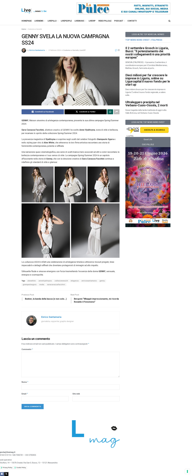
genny (102, 281)
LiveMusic (79, 21)
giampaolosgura (29, 284)
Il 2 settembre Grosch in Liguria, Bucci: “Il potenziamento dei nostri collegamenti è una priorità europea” (147, 52)
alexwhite (32, 281)
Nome (25, 382)
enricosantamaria (89, 281)
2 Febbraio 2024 (55, 50)
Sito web (76, 394)
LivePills (52, 21)
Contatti (132, 21)
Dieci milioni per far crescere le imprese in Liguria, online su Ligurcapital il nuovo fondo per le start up (147, 79)
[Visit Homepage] (34, 8)
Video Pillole (104, 21)
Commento (27, 349)
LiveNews (38, 21)
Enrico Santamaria (37, 50)
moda (41, 284)
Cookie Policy (21, 467)
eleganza (75, 281)
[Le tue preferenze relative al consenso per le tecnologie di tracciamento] (187, 471)
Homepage (27, 21)
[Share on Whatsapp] (110, 111)
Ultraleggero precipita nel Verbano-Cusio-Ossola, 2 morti (146, 103)
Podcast (118, 21)
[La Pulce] (123, 8)
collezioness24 (61, 281)
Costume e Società (35, 29)
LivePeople (66, 21)
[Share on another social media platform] (117, 111)
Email (25, 393)
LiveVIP (92, 21)
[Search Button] (169, 21)
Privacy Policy (7, 467)
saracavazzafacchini (56, 284)
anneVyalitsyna (45, 281)
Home (24, 29)
